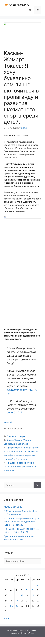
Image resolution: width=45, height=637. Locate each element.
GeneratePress (27, 633)
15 (33, 595)
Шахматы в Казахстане (16, 444)
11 (11, 595)
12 (17, 595)
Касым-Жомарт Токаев (19, 440)
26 (17, 606)
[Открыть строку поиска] (30, 10)
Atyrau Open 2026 (13, 507)
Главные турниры (16, 436)
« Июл (7, 618)
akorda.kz (9, 422)
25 (11, 606)
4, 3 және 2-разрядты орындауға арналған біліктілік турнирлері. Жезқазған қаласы (21, 521)
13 (22, 595)
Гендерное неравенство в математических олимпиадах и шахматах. (20, 467)
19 (17, 600)
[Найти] (37, 485)
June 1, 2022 (14, 412)
